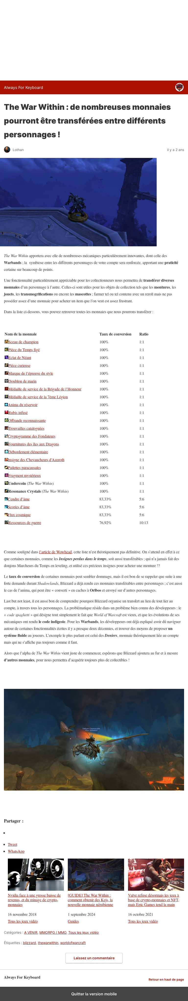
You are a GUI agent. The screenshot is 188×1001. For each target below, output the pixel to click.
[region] (94, 39)
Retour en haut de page (166, 979)
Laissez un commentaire (94, 958)
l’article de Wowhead (55, 551)
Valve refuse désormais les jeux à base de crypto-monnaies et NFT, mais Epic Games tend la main (153, 899)
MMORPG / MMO (52, 932)
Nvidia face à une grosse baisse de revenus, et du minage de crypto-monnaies (34, 899)
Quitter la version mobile (94, 993)
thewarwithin (48, 943)
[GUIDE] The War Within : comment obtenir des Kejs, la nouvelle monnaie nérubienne (90, 899)
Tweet (12, 844)
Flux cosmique (19, 514)
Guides (73, 921)
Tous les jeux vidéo (23, 921)
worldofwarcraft (73, 943)
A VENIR (30, 932)
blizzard (29, 943)
